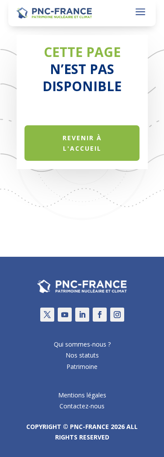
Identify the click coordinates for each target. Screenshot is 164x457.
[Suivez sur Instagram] (117, 315)
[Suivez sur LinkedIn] (82, 315)
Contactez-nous (82, 406)
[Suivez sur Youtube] (65, 315)
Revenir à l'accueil (82, 143)
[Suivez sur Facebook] (100, 315)
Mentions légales (82, 395)
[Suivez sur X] (47, 315)
